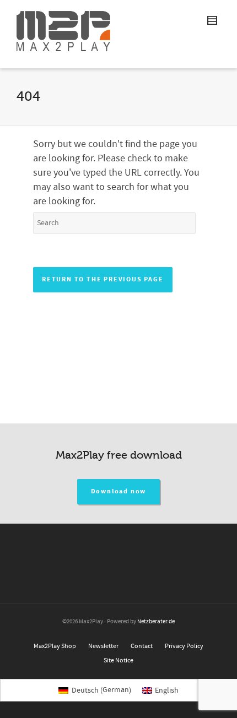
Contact (142, 646)
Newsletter (103, 646)
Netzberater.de (156, 621)
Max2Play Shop (55, 646)
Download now (119, 491)
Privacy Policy (184, 646)
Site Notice (118, 660)
